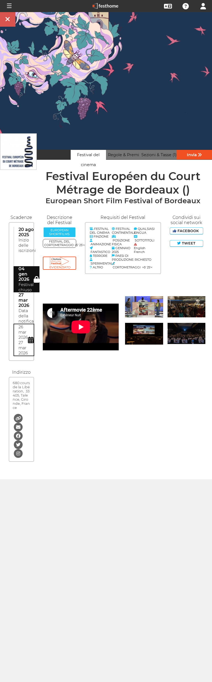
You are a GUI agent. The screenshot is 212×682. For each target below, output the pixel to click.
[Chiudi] (7, 19)
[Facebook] (18, 435)
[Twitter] (18, 444)
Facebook (188, 231)
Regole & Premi (123, 154)
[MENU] (9, 6)
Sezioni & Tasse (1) (159, 154)
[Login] (203, 6)
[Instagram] (18, 453)
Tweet (188, 243)
